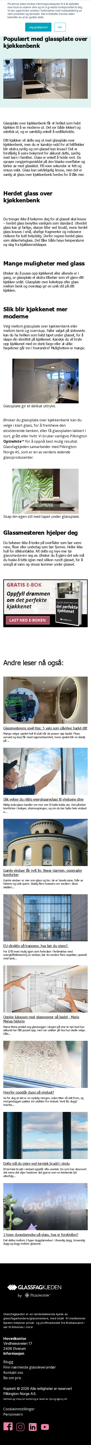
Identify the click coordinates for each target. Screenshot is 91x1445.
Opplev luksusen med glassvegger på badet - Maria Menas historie (41, 1019)
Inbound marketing (26, 1399)
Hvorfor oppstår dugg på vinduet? (28, 1092)
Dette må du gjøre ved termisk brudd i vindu (36, 1163)
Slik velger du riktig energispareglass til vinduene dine (43, 799)
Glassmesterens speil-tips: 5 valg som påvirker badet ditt (45, 728)
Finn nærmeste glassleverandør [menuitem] (29, 1367)
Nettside (7, 1399)
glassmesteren (15, 555)
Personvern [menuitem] (13, 1414)
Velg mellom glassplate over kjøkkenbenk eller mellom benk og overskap (40, 328)
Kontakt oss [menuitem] (13, 1372)
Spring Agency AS (58, 1399)
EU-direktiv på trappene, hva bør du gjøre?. (35, 946)
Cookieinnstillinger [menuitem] (19, 1409)
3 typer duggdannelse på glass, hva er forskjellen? (40, 1234)
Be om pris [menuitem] (12, 1377)
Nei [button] (60, 27)
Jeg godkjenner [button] (38, 27)
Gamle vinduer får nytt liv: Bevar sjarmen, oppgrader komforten (42, 872)
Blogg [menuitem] (8, 1361)
